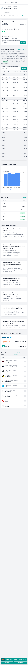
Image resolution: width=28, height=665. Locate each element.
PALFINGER (7, 376)
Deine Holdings (13, 15)
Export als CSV (22, 49)
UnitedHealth (8, 391)
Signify (6, 371)
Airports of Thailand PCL (11, 366)
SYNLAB (7, 406)
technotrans (8, 381)
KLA (6, 386)
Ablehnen (7, 662)
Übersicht (3, 15)
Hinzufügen (6, 12)
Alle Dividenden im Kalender (19, 353)
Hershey (7, 362)
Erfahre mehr (22, 659)
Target (6, 401)
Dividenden (23, 15)
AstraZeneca (8, 396)
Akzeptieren (20, 662)
